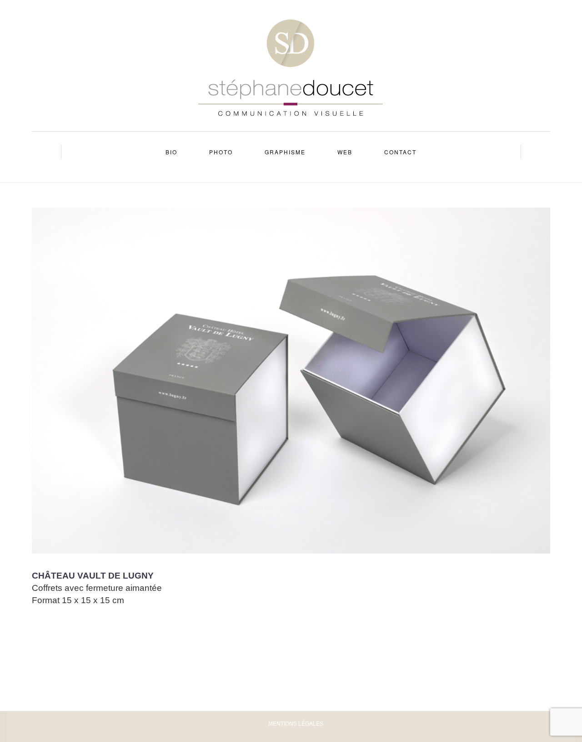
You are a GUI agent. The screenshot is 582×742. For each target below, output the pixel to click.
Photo (221, 152)
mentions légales (295, 724)
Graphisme (285, 152)
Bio (171, 152)
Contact (400, 152)
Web (344, 152)
